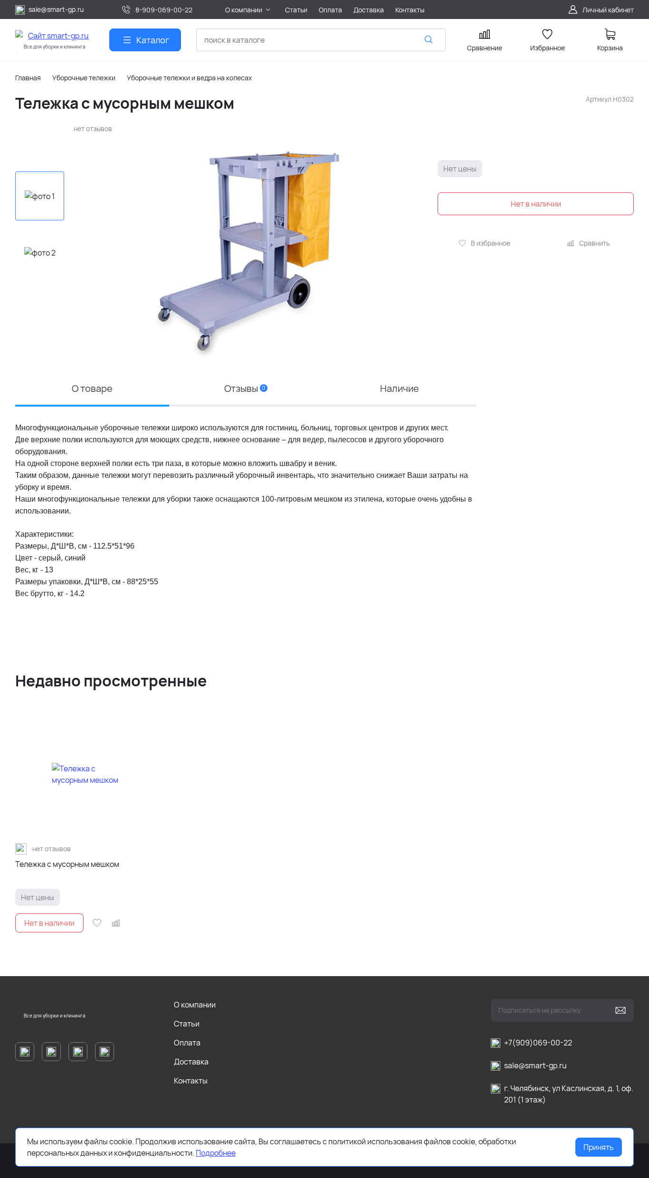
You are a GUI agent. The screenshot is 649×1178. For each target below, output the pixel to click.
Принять (598, 1147)
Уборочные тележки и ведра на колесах (189, 77)
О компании (195, 1004)
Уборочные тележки (83, 77)
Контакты (191, 1080)
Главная (28, 77)
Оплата (187, 1042)
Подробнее (216, 1153)
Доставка (191, 1061)
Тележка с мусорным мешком (67, 864)
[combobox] (321, 39)
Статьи (187, 1023)
